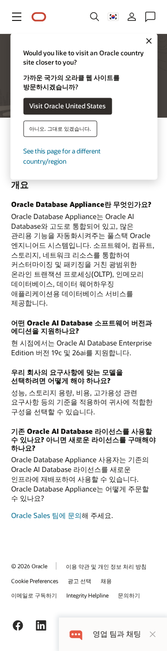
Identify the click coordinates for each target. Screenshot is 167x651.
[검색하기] (94, 16)
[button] (16, 16)
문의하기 (129, 595)
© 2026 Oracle (29, 566)
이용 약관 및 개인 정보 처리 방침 (106, 566)
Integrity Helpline (87, 595)
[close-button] (152, 634)
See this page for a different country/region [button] (62, 156)
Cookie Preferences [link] (34, 581)
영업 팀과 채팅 (117, 634)
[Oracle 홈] (39, 17)
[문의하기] (150, 16)
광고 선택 (79, 581)
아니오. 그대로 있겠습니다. (60, 128)
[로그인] (131, 16)
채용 (106, 581)
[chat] (76, 634)
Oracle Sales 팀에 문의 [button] (46, 515)
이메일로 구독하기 (34, 595)
